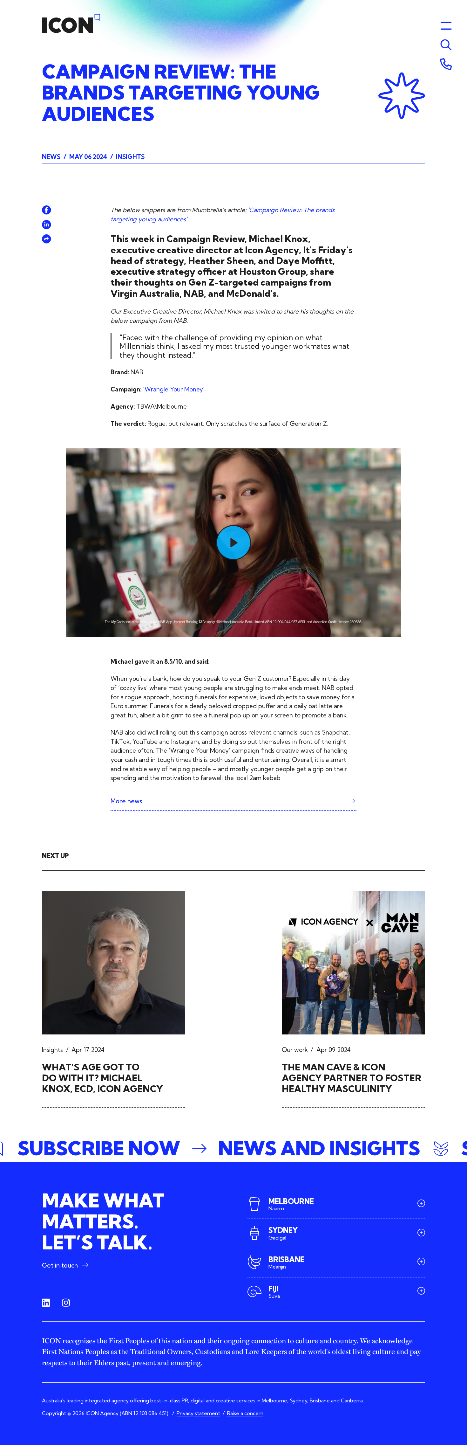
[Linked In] (46, 1302)
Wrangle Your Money (174, 389)
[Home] (71, 23)
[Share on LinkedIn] (46, 224)
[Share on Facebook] (46, 210)
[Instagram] (66, 1302)
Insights (130, 157)
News (51, 157)
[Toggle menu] (446, 45)
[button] (233, 1149)
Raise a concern (245, 1413)
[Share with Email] (46, 239)
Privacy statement (198, 1413)
